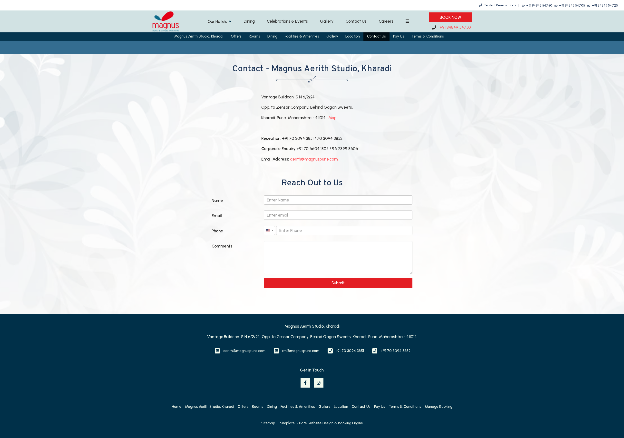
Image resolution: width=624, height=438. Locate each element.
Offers (236, 36)
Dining (249, 21)
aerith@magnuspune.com (314, 159)
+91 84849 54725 (605, 5)
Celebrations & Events (287, 21)
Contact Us (356, 21)
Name (217, 200)
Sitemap (268, 423)
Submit (338, 282)
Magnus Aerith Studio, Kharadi (198, 36)
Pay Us (398, 36)
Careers (386, 21)
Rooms (254, 36)
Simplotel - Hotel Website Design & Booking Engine (321, 423)
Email (217, 215)
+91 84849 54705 (572, 5)
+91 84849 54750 (539, 5)
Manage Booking (438, 406)
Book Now (450, 17)
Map (332, 117)
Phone (217, 231)
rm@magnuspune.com (300, 351)
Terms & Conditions (427, 36)
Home (176, 406)
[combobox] (269, 230)
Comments (222, 246)
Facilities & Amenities (302, 36)
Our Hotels (217, 21)
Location (352, 36)
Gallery (326, 21)
